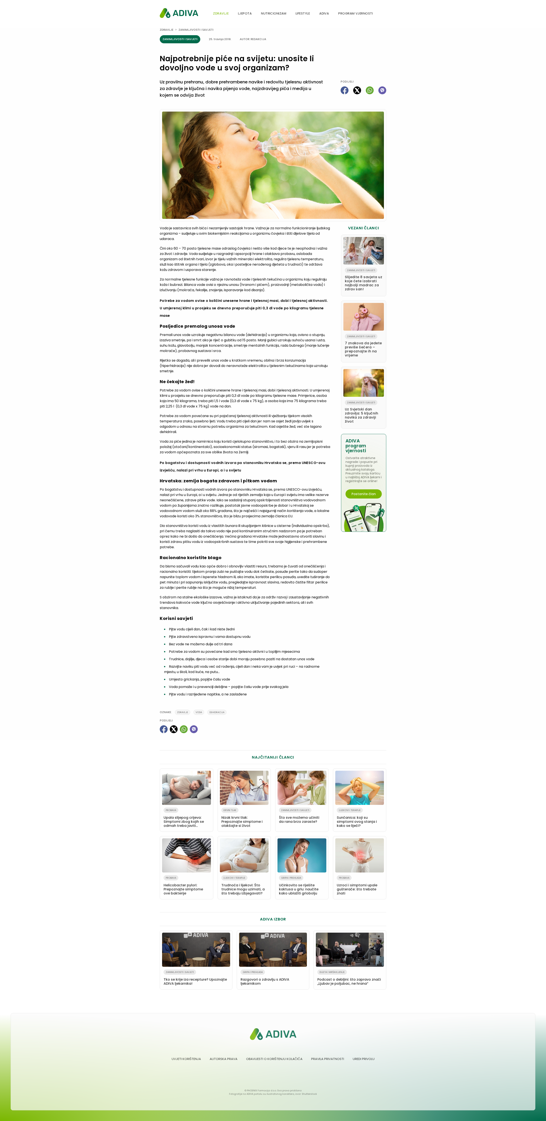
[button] (384, 13)
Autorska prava (223, 1059)
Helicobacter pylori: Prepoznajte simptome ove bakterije (183, 886)
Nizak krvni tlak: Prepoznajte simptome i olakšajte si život (242, 818)
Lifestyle (303, 13)
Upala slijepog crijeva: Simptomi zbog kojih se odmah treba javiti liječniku (184, 818)
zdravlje (182, 712)
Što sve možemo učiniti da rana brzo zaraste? (299, 816)
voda (199, 712)
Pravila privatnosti (327, 1059)
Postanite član (363, 494)
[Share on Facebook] (345, 90)
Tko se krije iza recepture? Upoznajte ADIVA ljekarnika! (195, 978)
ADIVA (324, 13)
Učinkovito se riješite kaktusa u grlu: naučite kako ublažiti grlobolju (298, 886)
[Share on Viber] (382, 90)
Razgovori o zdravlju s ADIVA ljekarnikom (265, 978)
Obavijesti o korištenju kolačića (274, 1059)
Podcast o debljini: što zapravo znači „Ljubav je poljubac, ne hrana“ (349, 978)
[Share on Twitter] (357, 90)
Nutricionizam (273, 13)
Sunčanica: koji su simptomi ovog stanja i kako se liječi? (357, 818)
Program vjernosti (355, 13)
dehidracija (216, 712)
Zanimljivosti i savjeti (196, 30)
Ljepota (245, 13)
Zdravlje (221, 13)
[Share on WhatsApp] (370, 90)
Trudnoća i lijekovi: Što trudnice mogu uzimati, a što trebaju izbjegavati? (243, 886)
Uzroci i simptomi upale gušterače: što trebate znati (357, 886)
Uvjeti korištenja (186, 1059)
